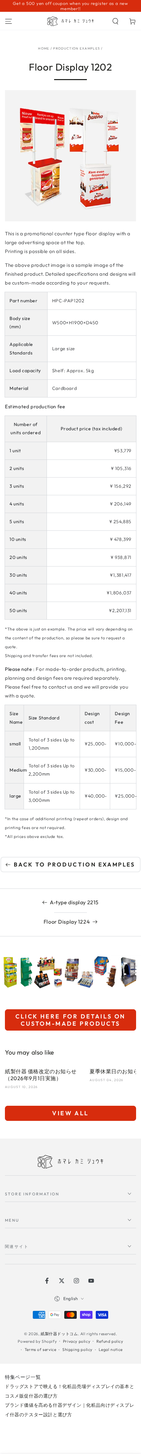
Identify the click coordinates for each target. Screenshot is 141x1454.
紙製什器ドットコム (59, 1333)
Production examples (76, 48)
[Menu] (8, 21)
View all (70, 1113)
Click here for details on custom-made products (70, 1020)
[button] (115, 21)
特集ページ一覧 (23, 1377)
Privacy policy (76, 1341)
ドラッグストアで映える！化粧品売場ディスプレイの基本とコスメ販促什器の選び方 (69, 1391)
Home (43, 48)
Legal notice (111, 1349)
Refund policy (109, 1341)
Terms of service (40, 1349)
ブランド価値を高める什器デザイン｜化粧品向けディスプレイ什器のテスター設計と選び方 (69, 1410)
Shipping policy (77, 1349)
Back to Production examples (74, 864)
